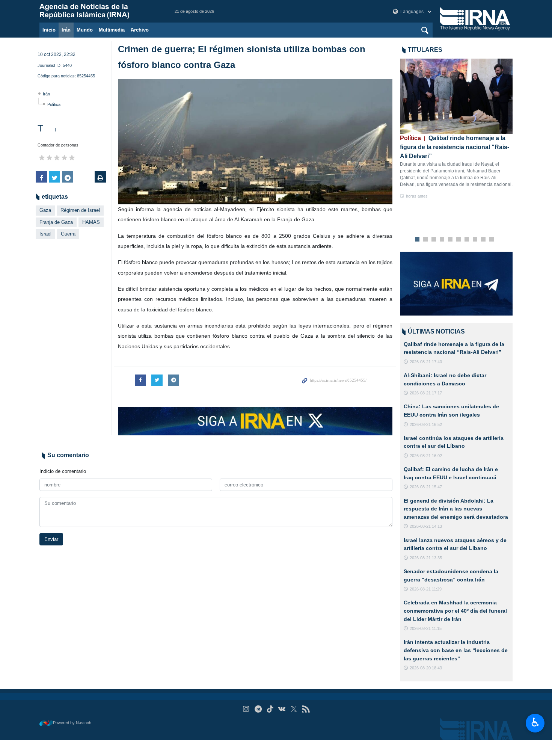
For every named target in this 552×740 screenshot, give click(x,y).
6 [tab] (458, 240)
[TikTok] (270, 709)
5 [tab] (450, 240)
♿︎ (535, 722)
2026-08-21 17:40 (426, 361)
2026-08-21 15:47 (426, 487)
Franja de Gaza (56, 222)
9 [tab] (483, 240)
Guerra (68, 234)
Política (53, 104)
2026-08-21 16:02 (426, 455)
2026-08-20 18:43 (426, 668)
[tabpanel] (456, 129)
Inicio (49, 30)
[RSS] (306, 709)
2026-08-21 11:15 (426, 628)
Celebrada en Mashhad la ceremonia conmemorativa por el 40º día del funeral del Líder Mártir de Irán (455, 611)
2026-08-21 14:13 (426, 526)
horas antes (417, 196)
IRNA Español (99, 11)
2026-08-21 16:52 (426, 424)
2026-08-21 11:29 (426, 589)
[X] (294, 709)
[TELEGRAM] (258, 709)
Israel (45, 234)
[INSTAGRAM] (246, 709)
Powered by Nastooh (72, 722)
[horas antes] (456, 96)
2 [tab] (425, 240)
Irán (66, 30)
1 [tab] (417, 240)
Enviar (51, 539)
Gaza (45, 210)
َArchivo (140, 30)
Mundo (85, 30)
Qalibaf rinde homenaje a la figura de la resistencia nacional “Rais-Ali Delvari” (454, 147)
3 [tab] (434, 240)
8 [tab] (475, 240)
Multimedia (112, 30)
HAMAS (91, 222)
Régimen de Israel (80, 210)
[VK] (282, 709)
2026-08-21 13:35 (426, 558)
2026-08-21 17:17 (426, 393)
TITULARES (425, 50)
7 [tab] (467, 240)
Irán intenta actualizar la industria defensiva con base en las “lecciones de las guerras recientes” (456, 650)
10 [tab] (491, 240)
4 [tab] (442, 240)
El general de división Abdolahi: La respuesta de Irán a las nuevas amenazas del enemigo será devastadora (456, 509)
